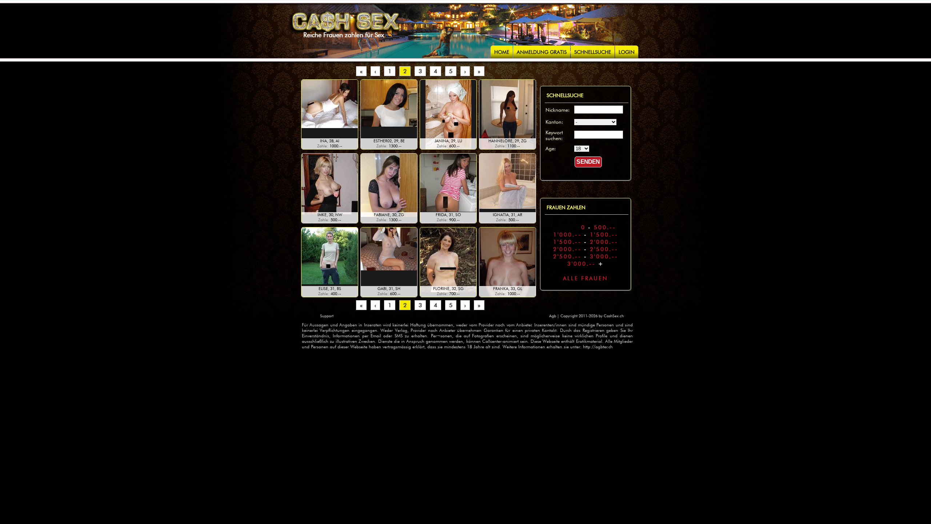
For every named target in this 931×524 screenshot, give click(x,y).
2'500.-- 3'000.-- (585, 256)
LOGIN (627, 52)
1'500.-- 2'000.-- (585, 242)
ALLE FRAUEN (585, 278)
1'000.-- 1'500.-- (585, 234)
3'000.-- (585, 264)
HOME (501, 52)
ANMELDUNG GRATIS (542, 52)
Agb (553, 315)
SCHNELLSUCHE (592, 52)
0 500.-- (585, 227)
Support (326, 315)
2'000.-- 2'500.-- (585, 249)
